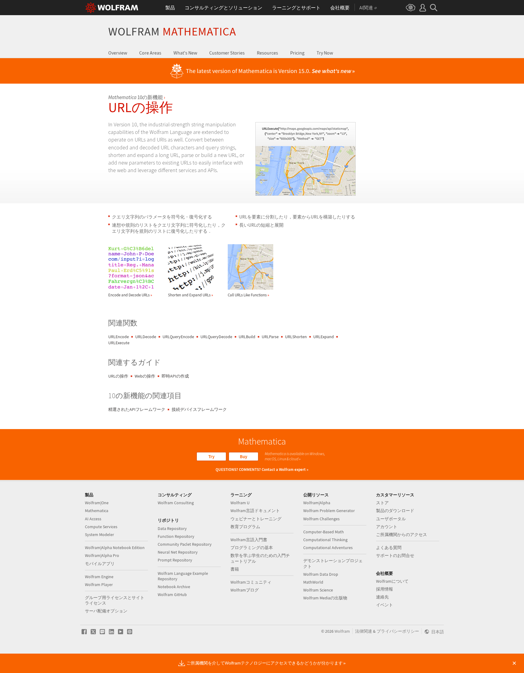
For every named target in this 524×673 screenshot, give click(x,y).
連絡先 (382, 597)
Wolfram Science (318, 590)
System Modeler (99, 534)
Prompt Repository (175, 560)
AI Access (93, 518)
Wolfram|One (97, 502)
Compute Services (101, 526)
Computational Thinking (325, 539)
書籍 (234, 569)
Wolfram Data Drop (320, 574)
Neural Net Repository (178, 552)
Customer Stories (227, 53)
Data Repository (172, 528)
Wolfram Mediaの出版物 (325, 598)
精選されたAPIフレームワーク (136, 409)
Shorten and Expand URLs (190, 294)
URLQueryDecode (216, 336)
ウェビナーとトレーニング (255, 518)
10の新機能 (135, 97)
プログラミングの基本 (251, 547)
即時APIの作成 (175, 376)
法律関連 (363, 631)
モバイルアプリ (100, 563)
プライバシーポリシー (398, 631)
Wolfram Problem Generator (329, 510)
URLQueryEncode (178, 336)
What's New (185, 53)
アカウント (386, 526)
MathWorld (313, 582)
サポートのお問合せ (395, 555)
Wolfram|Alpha (316, 502)
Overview (117, 53)
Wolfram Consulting (176, 502)
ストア (382, 502)
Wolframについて (392, 581)
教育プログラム (245, 526)
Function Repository (176, 536)
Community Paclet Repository (185, 544)
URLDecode (145, 336)
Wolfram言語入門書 (248, 539)
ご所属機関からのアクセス (401, 534)
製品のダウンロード (395, 510)
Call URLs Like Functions (248, 294)
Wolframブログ (244, 590)
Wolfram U (240, 502)
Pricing (297, 53)
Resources (267, 53)
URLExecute (118, 342)
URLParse (270, 336)
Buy (243, 456)
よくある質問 (388, 547)
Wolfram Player (99, 584)
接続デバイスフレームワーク (199, 409)
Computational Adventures (328, 547)
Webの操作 (145, 376)
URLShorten (296, 336)
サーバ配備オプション (106, 611)
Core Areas (150, 53)
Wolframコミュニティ (250, 582)
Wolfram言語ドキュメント (255, 510)
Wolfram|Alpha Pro (102, 555)
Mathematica (96, 510)
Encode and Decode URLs (130, 294)
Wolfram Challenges (321, 518)
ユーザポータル (391, 518)
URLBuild (247, 336)
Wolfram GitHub (172, 594)
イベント (384, 605)
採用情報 (384, 589)
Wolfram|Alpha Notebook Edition (115, 547)
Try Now (325, 53)
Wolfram (172, 31)
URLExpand (323, 336)
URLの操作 (118, 376)
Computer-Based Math (323, 532)
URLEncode (118, 336)
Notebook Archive (174, 586)
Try (211, 456)
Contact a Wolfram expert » (285, 469)
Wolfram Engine (99, 576)
